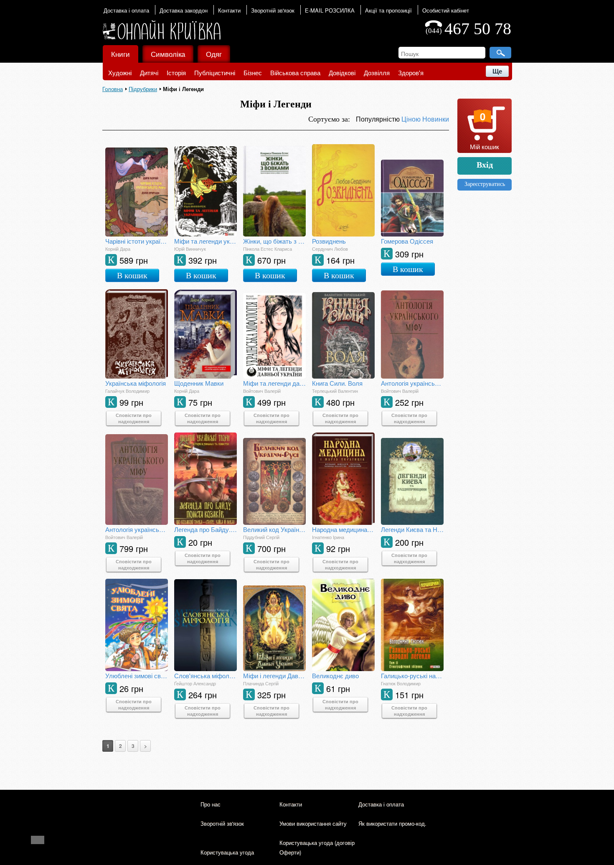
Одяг (214, 53)
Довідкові (342, 72)
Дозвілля (377, 72)
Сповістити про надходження (134, 418)
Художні (120, 72)
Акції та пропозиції (388, 10)
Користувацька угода (227, 852)
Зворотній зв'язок (272, 10)
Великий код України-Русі (274, 529)
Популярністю (378, 119)
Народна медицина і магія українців (343, 529)
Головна (112, 89)
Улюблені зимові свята (136, 675)
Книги (120, 53)
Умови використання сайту (313, 823)
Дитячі (149, 72)
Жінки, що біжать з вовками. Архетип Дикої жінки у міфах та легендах (274, 241)
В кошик (132, 275)
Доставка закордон (184, 10)
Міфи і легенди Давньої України (274, 675)
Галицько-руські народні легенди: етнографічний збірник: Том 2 (412, 675)
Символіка (168, 53)
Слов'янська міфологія (205, 675)
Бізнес (253, 72)
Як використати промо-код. (392, 823)
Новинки (435, 119)
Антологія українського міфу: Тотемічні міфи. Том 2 (136, 529)
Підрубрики (143, 89)
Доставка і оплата (126, 10)
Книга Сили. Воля (337, 383)
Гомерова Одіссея (407, 241)
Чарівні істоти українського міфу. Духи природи (136, 241)
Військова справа (295, 72)
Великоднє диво (335, 675)
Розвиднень (329, 241)
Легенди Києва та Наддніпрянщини (412, 529)
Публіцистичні (214, 72)
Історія (176, 72)
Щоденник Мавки (198, 383)
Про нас (210, 804)
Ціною (411, 119)
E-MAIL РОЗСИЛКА (330, 10)
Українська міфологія (135, 383)
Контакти (229, 10)
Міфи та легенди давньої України (274, 383)
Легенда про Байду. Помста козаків (205, 529)
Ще (497, 71)
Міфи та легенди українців (205, 241)
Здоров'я (411, 72)
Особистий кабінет (445, 10)
